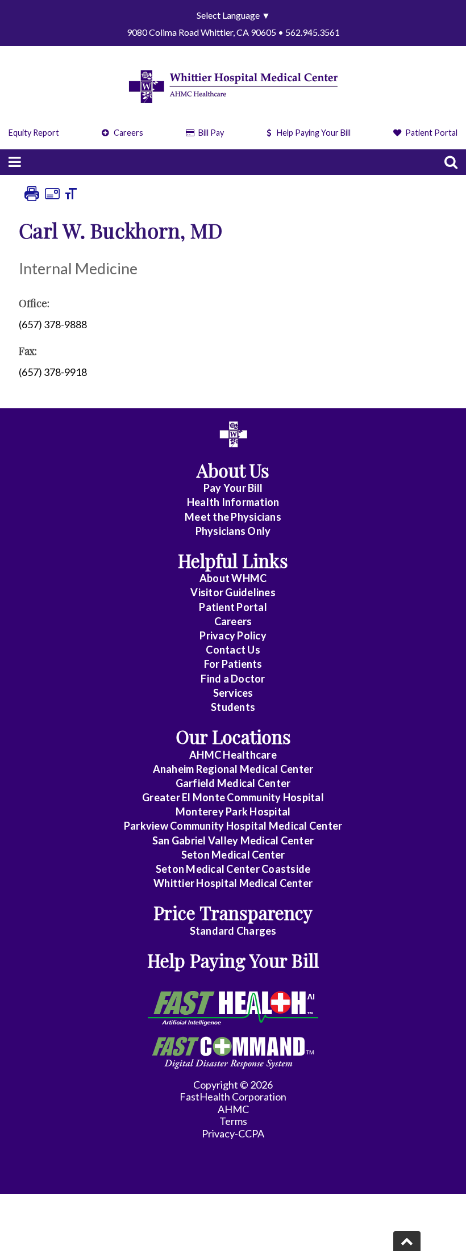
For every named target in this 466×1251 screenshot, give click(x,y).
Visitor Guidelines (233, 592)
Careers (127, 132)
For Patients (233, 664)
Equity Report (34, 132)
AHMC (233, 1109)
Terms (233, 1121)
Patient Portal (430, 132)
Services (233, 693)
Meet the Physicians (233, 517)
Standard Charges (233, 930)
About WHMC (233, 578)
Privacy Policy (233, 635)
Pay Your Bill (233, 488)
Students (233, 707)
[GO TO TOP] (407, 1241)
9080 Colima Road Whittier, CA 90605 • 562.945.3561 (233, 32)
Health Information (233, 502)
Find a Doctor (233, 678)
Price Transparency (233, 912)
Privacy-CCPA (233, 1133)
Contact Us (233, 649)
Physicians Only (233, 531)
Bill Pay (210, 132)
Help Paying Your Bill (314, 132)
